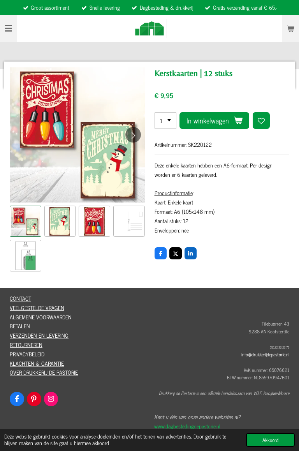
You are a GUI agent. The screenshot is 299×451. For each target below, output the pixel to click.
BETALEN (20, 325)
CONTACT (20, 298)
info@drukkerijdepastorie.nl (265, 354)
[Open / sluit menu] (8, 28)
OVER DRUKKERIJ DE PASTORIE (44, 372)
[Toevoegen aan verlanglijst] (261, 120)
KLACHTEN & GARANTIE (37, 363)
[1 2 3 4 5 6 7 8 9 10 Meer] (165, 120)
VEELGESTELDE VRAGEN (37, 307)
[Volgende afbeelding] (133, 135)
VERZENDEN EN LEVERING (39, 335)
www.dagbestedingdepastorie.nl (187, 425)
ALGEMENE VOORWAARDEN (41, 316)
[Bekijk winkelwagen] (290, 28)
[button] (25, 221)
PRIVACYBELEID (27, 353)
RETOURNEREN (26, 344)
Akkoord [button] (270, 440)
